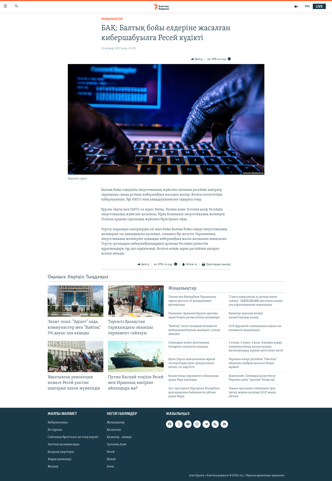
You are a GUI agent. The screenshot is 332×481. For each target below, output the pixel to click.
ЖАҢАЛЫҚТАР (112, 19)
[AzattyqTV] (296, 6)
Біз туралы (55, 429)
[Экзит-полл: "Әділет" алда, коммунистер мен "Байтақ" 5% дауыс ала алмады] (75, 301)
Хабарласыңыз (58, 422)
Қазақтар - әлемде (119, 437)
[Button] (197, 59)
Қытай (111, 459)
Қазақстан (114, 429)
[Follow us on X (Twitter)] (178, 424)
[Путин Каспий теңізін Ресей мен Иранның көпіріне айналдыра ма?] (136, 356)
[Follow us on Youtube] (188, 424)
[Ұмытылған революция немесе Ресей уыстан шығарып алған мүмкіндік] (75, 356)
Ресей (111, 451)
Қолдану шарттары (61, 451)
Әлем (110, 466)
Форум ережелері (59, 459)
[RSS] (215, 424)
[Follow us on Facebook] (169, 424)
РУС (307, 6)
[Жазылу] (224, 424)
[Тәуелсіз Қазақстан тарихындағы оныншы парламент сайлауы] (136, 301)
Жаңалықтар (115, 422)
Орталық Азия (116, 444)
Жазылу (53, 466)
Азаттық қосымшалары (63, 444)
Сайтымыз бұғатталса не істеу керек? (73, 437)
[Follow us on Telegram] (206, 424)
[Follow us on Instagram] (197, 424)
